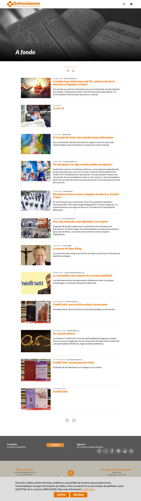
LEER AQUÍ (88, 489)
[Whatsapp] (99, 451)
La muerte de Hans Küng (67, 248)
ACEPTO (61, 494)
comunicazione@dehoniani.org (25, 472)
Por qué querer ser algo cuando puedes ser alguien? (82, 164)
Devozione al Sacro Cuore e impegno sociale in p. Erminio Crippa (86, 195)
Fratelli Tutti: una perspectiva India (73, 362)
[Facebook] (112, 451)
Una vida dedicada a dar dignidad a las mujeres (80, 221)
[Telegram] (105, 451)
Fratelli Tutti (60, 391)
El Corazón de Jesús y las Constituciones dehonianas (83, 137)
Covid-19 (58, 108)
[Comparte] (68, 70)
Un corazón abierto (64, 333)
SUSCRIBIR (55, 445)
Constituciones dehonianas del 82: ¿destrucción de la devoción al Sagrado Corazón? (84, 83)
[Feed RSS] (131, 451)
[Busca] (124, 4)
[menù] (131, 4)
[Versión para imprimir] (73, 70)
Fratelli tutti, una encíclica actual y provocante (80, 304)
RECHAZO (78, 494)
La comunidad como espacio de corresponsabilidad (82, 275)
